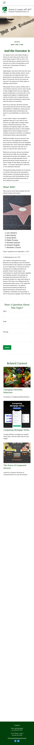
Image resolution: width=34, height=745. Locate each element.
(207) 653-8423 (19, 728)
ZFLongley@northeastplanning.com (17, 738)
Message (5, 332)
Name (5, 311)
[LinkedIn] (18, 741)
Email (4, 321)
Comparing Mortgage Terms (16, 429)
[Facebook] (15, 741)
